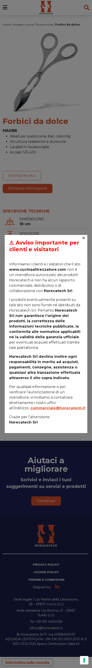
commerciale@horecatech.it (57, 408)
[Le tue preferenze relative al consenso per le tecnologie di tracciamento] (84, 660)
